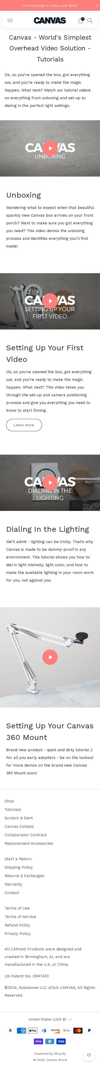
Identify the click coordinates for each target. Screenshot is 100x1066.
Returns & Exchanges (24, 876)
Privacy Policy (18, 933)
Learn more (24, 425)
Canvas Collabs (19, 826)
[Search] (90, 20)
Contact (12, 892)
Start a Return (18, 859)
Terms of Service (20, 916)
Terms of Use (17, 908)
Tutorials (13, 809)
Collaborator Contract (26, 835)
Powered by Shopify (50, 1053)
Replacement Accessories (29, 843)
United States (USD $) (47, 1019)
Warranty (13, 884)
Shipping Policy (19, 867)
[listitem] (50, 5)
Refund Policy (17, 925)
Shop (9, 801)
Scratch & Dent (19, 818)
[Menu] (10, 20)
